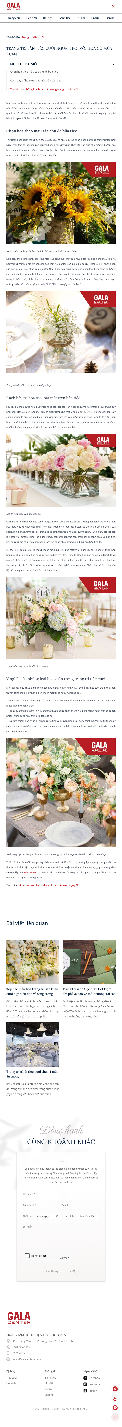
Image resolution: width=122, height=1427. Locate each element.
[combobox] (88, 1216)
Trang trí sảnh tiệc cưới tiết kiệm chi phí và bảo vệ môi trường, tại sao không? (89, 991)
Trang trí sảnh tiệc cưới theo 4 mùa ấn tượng (32, 1074)
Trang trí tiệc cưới (33, 37)
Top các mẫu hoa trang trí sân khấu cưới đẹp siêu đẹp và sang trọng (32, 991)
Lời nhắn (27, 1227)
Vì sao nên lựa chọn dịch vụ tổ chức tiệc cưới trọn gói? (49, 885)
